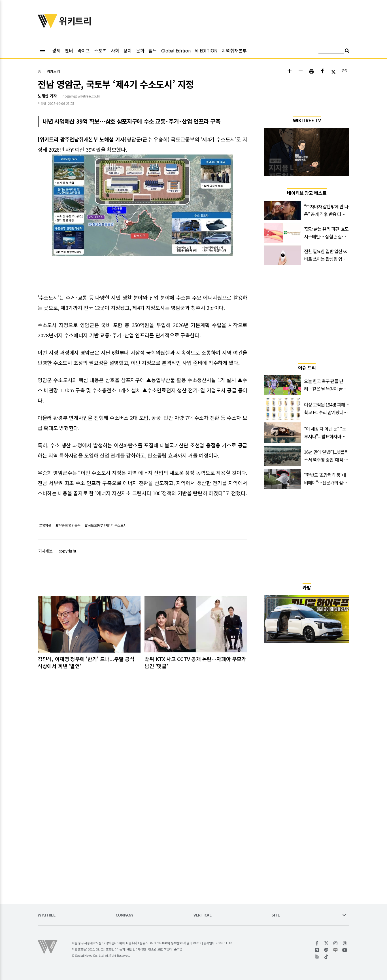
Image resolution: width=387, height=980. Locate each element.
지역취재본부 (234, 50)
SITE (275, 915)
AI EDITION (206, 50)
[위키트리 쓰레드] (345, 943)
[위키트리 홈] (48, 26)
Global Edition (176, 50)
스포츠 (100, 50)
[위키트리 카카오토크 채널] (326, 950)
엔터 (69, 50)
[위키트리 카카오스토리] (317, 950)
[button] (289, 71)
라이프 (83, 50)
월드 (152, 50)
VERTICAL (203, 915)
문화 (140, 50)
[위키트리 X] (326, 943)
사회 (115, 50)
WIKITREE (47, 915)
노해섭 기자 (47, 96)
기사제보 (45, 551)
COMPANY (124, 915)
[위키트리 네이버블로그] (335, 950)
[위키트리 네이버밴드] (317, 956)
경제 (56, 50)
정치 (127, 50)
